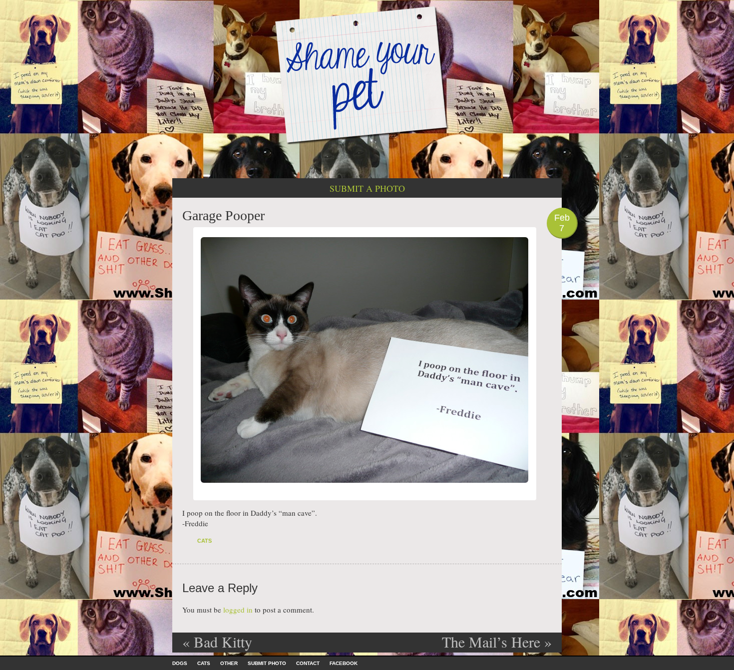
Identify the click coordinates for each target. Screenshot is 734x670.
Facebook (344, 663)
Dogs (179, 663)
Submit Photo (267, 663)
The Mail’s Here (497, 642)
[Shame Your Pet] (367, 74)
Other (229, 663)
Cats (204, 541)
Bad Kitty (217, 642)
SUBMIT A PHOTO (367, 188)
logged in (238, 610)
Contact (308, 663)
